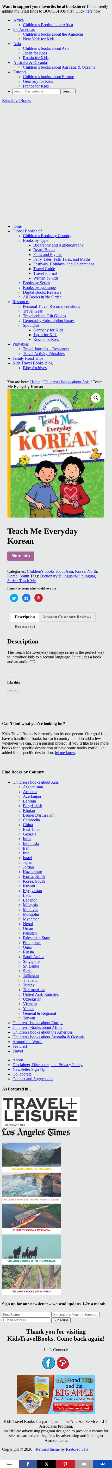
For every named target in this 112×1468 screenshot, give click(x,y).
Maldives (30, 909)
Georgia (29, 834)
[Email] (84, 1464)
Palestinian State (36, 938)
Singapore (31, 961)
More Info (20, 556)
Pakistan (30, 933)
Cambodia (31, 820)
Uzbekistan (32, 999)
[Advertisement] (56, 163)
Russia (28, 952)
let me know (65, 752)
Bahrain (29, 801)
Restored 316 (77, 1449)
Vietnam (30, 1004)
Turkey (29, 985)
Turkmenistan (34, 989)
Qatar (27, 947)
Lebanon (30, 900)
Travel (18, 1051)
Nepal (28, 923)
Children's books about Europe (38, 1022)
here (88, 11)
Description (25, 617)
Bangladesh (32, 806)
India (27, 839)
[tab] (24, 617)
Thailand (30, 980)
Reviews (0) (25, 626)
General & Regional (39, 1013)
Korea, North (86, 571)
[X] (46, 1464)
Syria (27, 971)
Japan (27, 862)
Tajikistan (31, 975)
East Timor (32, 829)
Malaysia (30, 905)
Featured (20, 1046)
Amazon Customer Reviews (66, 617)
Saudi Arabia (33, 956)
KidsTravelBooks (16, 100)
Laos (27, 895)
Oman (28, 928)
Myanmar (31, 919)
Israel (27, 857)
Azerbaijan (32, 796)
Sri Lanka (31, 966)
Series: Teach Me (21, 581)
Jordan (28, 867)
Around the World (27, 1041)
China (28, 824)
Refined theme (48, 1449)
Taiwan (29, 1018)
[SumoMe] (102, 1464)
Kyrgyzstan (32, 890)
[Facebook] (28, 1464)
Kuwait (29, 886)
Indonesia (31, 843)
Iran (26, 848)
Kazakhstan (32, 872)
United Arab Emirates (41, 994)
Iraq (26, 853)
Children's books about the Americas (43, 1032)
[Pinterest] (65, 1464)
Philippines (32, 942)
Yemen (28, 1008)
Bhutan (29, 810)
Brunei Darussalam (38, 815)
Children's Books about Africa (37, 1027)
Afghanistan (33, 787)
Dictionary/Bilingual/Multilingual (67, 576)
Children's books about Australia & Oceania (49, 1037)
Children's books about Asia (66, 382)
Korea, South (18, 576)
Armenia (30, 791)
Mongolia (31, 914)
